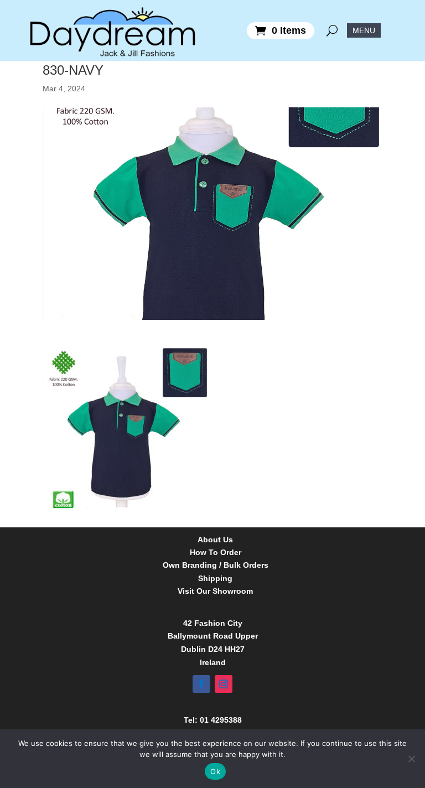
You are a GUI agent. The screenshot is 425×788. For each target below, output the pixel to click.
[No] (411, 758)
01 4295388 (221, 720)
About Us (215, 540)
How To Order (215, 552)
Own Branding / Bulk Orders (215, 565)
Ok (215, 771)
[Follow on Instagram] (223, 684)
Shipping (215, 578)
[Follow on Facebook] (201, 684)
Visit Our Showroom (215, 591)
